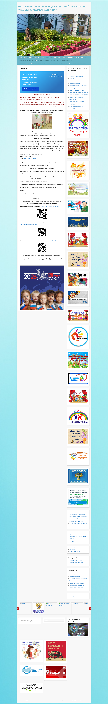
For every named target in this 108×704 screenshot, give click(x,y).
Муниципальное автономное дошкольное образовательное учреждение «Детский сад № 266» (52, 8)
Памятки (71, 564)
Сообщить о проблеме (31, 89)
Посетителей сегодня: (26, 620)
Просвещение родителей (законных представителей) (32, 63)
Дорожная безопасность (75, 574)
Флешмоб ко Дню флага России (77, 521)
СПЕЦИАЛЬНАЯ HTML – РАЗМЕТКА (78, 595)
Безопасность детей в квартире (77, 583)
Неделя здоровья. (74, 526)
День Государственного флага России (78, 523)
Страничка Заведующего (68, 57)
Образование (72, 80)
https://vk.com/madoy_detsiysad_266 (28, 224)
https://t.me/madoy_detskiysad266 (51, 239)
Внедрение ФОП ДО (67, 60)
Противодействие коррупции (76, 547)
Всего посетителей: (25, 621)
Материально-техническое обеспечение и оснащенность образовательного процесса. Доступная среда (79, 87)
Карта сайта (72, 596)
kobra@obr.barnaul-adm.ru (29, 158)
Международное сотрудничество (77, 101)
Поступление (49, 57)
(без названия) (73, 525)
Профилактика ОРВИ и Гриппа (76, 562)
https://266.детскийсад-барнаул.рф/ (50, 206)
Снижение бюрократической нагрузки (62, 63)
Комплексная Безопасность (79, 63)
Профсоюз (72, 538)
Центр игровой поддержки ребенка (40, 60)
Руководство (72, 81)
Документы (72, 78)
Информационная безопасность (77, 585)
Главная (21, 57)
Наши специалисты (29, 57)
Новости (53, 60)
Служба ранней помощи (25, 60)
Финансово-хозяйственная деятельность (79, 92)
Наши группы (57, 57)
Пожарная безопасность (75, 576)
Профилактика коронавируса (76, 560)
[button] (20, 121)
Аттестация (49, 63)
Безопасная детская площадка (76, 581)
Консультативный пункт (80, 57)
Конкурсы (58, 60)
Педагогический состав (75, 83)
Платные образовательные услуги (77, 90)
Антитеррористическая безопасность (78, 588)
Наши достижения (39, 57)
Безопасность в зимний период (76, 587)
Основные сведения (74, 73)
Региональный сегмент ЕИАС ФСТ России (79, 536)
